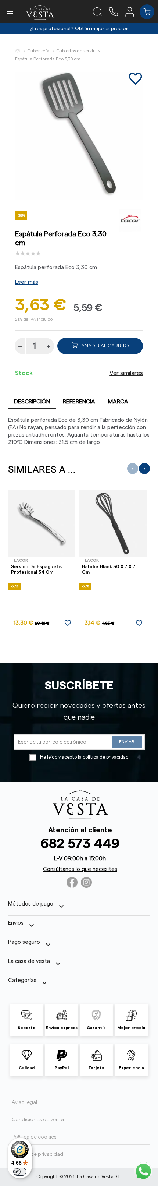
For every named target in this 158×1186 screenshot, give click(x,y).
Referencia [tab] (79, 402)
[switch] (19, 1172)
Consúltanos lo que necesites (80, 869)
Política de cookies (34, 1137)
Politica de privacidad (37, 1154)
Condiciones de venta (38, 1119)
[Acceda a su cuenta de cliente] (132, 11)
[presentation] (132, 468)
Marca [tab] (118, 402)
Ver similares (126, 373)
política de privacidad (106, 757)
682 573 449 (79, 844)
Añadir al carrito (105, 346)
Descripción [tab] (32, 402)
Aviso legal (24, 1102)
